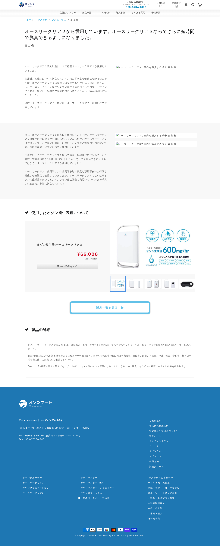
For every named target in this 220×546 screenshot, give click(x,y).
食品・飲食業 (154, 508)
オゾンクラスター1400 (34, 487)
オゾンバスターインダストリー (96, 487)
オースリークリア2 (32, 493)
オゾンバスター (88, 477)
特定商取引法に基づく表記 (164, 430)
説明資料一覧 (156, 466)
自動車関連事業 (155, 503)
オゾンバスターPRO (90, 482)
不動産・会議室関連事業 (160, 498)
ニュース (154, 446)
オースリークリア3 (32, 482)
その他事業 (153, 518)
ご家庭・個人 (154, 513)
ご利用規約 (155, 420)
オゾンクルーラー (31, 477)
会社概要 (155, 12)
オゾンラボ (155, 451)
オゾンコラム (156, 456)
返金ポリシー (156, 436)
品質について (67, 12)
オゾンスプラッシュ (90, 493)
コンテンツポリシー (160, 441)
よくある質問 (138, 12)
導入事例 (120, 12)
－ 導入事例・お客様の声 (159, 477)
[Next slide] (191, 283)
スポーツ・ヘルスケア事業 (161, 493)
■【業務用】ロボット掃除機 (94, 498)
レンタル (105, 12)
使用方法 (154, 461)
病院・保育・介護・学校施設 (163, 487)
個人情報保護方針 (159, 425)
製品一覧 (87, 12)
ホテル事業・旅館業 (158, 482)
